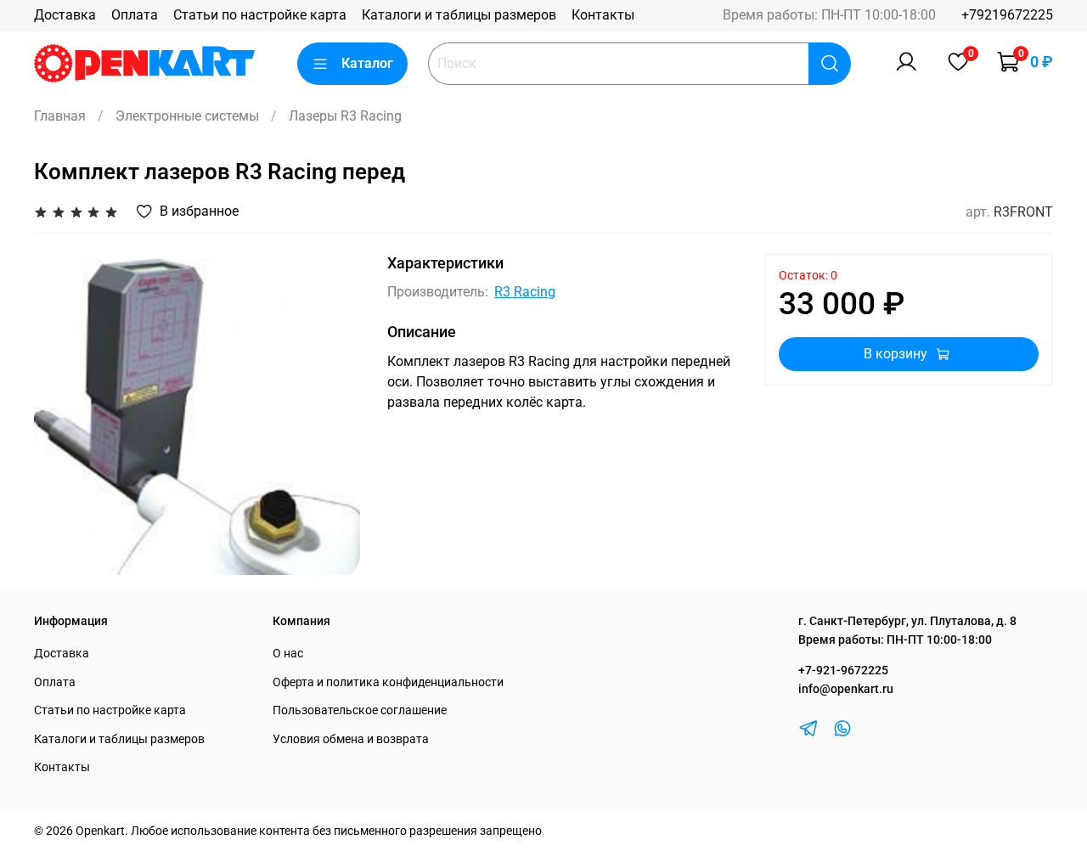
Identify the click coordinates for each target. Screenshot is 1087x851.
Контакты (603, 15)
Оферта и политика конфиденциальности (388, 682)
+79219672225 (1007, 15)
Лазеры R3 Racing (345, 116)
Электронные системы (187, 116)
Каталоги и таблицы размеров (459, 15)
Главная (60, 116)
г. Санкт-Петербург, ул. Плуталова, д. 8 (907, 621)
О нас (288, 653)
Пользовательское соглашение (360, 710)
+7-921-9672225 (843, 670)
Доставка (65, 15)
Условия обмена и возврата (351, 739)
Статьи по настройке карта (259, 15)
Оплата (134, 15)
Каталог (367, 63)
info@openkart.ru (845, 689)
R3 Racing (524, 292)
